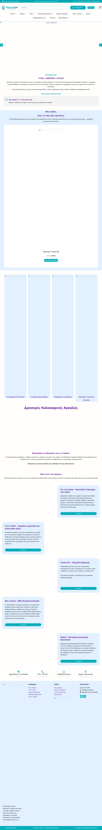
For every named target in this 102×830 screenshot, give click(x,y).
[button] (1, 45)
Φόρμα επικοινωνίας (85, 674)
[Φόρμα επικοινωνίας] (85, 671)
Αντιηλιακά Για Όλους (15, 397)
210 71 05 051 (42, 674)
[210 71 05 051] (42, 671)
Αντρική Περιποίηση (39, 397)
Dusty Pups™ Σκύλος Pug (51, 251)
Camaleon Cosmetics (63, 397)
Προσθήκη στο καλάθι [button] (51, 260)
